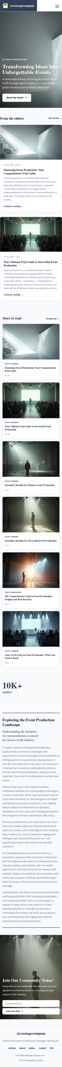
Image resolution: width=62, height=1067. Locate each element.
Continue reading (12, 206)
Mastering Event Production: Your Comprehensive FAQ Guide (24, 171)
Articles (12, 1048)
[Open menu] (57, 6)
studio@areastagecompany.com (30, 1055)
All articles (54, 118)
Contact (42, 1048)
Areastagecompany (31, 1033)
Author (32, 1048)
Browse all (51, 318)
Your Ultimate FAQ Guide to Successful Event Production (30, 263)
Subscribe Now (13, 1011)
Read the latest (14, 97)
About (22, 1048)
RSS (52, 1048)
